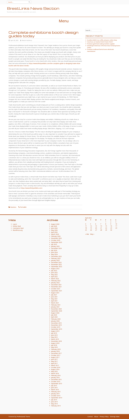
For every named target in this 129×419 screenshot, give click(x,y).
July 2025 (54, 244)
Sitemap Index (114, 416)
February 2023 (55, 258)
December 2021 (56, 285)
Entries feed (17, 226)
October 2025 (55, 240)
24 (116, 228)
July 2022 (54, 270)
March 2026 (55, 234)
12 (91, 226)
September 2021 (56, 291)
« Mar (87, 234)
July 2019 (54, 333)
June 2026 (54, 228)
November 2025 (56, 238)
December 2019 (56, 323)
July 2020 (54, 315)
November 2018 (56, 341)
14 (101, 226)
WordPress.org (17, 230)
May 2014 (54, 404)
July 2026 (54, 226)
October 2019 (55, 327)
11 (86, 226)
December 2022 (56, 262)
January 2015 (55, 394)
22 (106, 228)
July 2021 (54, 295)
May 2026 (54, 230)
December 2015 (56, 379)
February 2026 (55, 236)
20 (96, 228)
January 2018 (55, 351)
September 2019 (56, 329)
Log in (15, 224)
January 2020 (55, 321)
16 (111, 226)
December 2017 (56, 353)
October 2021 (55, 289)
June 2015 (54, 388)
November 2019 (56, 325)
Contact (90, 416)
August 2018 (55, 343)
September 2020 (56, 311)
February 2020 (55, 319)
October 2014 (55, 396)
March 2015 (55, 390)
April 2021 (54, 301)
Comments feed (18, 228)
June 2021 (54, 297)
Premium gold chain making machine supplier (101, 44)
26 (91, 230)
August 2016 (55, 369)
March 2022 (55, 279)
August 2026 (55, 224)
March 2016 (55, 373)
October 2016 (55, 367)
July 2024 (54, 250)
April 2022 (54, 277)
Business (13, 207)
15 (106, 226)
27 (96, 230)
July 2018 (54, 345)
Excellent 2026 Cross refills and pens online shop (102, 40)
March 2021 (55, 303)
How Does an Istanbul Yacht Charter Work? (100, 42)
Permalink (23, 207)
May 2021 (54, 299)
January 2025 (55, 246)
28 (101, 230)
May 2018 (54, 347)
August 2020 (55, 313)
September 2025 (56, 242)
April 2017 (54, 363)
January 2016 (55, 377)
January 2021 (55, 307)
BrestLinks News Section (33, 8)
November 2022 (56, 264)
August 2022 (55, 268)
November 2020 (56, 309)
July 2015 (54, 386)
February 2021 (55, 305)
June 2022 (54, 273)
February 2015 (55, 392)
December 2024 (56, 248)
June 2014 (54, 402)
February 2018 (55, 349)
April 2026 (54, 232)
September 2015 (56, 383)
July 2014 (54, 400)
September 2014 (56, 398)
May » (92, 234)
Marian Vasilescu (27, 40)
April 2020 (54, 317)
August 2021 (55, 293)
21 (101, 228)
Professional (21, 416)
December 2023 (56, 256)
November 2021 (56, 287)
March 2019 (55, 339)
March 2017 (55, 365)
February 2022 (55, 281)
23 (111, 228)
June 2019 (54, 335)
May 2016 (54, 371)
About (96, 416)
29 (106, 230)
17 (116, 226)
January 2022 (55, 283)
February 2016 (55, 375)
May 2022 (54, 275)
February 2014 (55, 406)
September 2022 (56, 266)
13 (96, 226)
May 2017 (54, 361)
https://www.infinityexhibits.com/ (31, 188)
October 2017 (55, 355)
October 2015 (55, 381)
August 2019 (55, 331)
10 (116, 224)
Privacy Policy (104, 416)
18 (86, 228)
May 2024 (54, 254)
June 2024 (54, 252)
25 (86, 230)
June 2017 (54, 359)
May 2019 (54, 337)
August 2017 (55, 357)
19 (91, 228)
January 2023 (55, 260)
